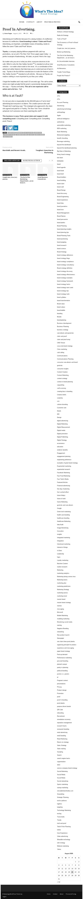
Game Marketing (62, 502)
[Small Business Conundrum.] (45, 170)
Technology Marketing (64, 810)
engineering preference (64, 459)
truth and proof (61, 823)
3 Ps (58, 96)
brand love (60, 209)
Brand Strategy (7, 175)
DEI (58, 414)
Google (59, 508)
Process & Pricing (52, 22)
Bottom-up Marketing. (64, 52)
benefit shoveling (62, 138)
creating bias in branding (64, 391)
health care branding (63, 515)
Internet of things (62, 547)
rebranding (60, 713)
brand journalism (62, 206)
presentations (61, 683)
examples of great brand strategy (67, 463)
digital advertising (62, 420)
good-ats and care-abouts (65, 505)
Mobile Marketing (62, 615)
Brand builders (61, 177)
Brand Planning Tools (63, 235)
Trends (59, 820)
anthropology (61, 112)
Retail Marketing (62, 739)
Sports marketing (62, 784)
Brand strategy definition (64, 268)
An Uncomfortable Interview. (66, 61)
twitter (59, 830)
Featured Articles (62, 482)
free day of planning (63, 489)
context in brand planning (65, 382)
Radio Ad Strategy (62, 35)
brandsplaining (61, 320)
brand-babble (61, 310)
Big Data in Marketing (64, 151)
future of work (61, 498)
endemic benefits (62, 450)
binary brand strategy (63, 154)
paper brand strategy (63, 651)
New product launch (63, 635)
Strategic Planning (63, 797)
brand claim (60, 183)
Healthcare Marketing (63, 521)
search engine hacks (63, 758)
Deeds (59, 411)
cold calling (60, 352)
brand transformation (63, 300)
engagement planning (63, 456)
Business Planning (63, 326)
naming (59, 625)
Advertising (11, 132)
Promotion (60, 693)
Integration (60, 541)
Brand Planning (62, 226)
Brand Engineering (63, 196)
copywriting (60, 385)
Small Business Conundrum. (43, 178)
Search (59, 755)
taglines (59, 804)
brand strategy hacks (63, 284)
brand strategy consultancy (65, 265)
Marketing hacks (62, 580)
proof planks (61, 703)
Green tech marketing (64, 511)
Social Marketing (62, 771)
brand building (61, 180)
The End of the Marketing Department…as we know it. (26, 180)
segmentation (61, 761)
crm (58, 401)
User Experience (62, 833)
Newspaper (60, 638)
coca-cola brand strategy (65, 346)
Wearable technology (63, 839)
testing (59, 813)
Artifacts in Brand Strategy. (65, 32)
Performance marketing (64, 658)
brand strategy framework (65, 281)
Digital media (61, 430)
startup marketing (62, 787)
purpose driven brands (64, 706)
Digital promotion (62, 433)
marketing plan (61, 583)
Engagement (61, 453)
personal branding (62, 661)
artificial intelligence (63, 118)
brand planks (61, 222)
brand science (61, 248)
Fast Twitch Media (63, 479)
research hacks (62, 726)
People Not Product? (63, 75)
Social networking (62, 781)
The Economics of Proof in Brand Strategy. (67, 44)
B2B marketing (61, 128)
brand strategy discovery (65, 271)
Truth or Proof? (61, 39)
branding (19, 132)
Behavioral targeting (63, 135)
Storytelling (60, 794)
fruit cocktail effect (63, 492)
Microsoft (60, 612)
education (60, 446)
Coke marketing (62, 349)
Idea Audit (60, 524)
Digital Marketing (62, 424)
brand (59, 164)
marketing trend (62, 596)
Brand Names (61, 216)
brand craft (60, 187)
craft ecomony (61, 388)
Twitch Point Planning (64, 826)
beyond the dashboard (64, 144)
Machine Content (62, 563)
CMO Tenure (61, 343)
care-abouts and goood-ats (65, 333)
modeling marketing (63, 619)
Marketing (60, 570)
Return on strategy (63, 742)
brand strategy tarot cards (65, 287)
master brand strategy (64, 602)
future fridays (61, 495)
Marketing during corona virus (66, 576)
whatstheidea (8, 136)
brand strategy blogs (63, 258)
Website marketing (63, 846)
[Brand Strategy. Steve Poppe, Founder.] (41, 9)
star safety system (9, 134)
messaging (60, 609)
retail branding (61, 735)
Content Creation (62, 372)
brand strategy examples (65, 278)
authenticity (60, 122)
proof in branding (62, 700)
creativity (60, 398)
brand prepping (61, 242)
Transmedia (60, 817)
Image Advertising (62, 528)
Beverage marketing (63, 141)
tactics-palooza (62, 800)
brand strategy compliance (65, 261)
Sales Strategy (61, 745)
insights (59, 534)
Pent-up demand (62, 654)
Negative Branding (63, 628)
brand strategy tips (63, 291)
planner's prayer (62, 664)
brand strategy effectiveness (66, 274)
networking (60, 632)
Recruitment (61, 716)
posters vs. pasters (63, 674)
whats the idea (39, 134)
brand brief (60, 174)
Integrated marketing (63, 537)
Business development (64, 323)
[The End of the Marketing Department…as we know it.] (28, 170)
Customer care (61, 407)
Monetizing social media (64, 622)
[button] (79, 22)
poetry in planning (62, 667)
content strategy (62, 378)
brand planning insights (64, 229)
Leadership (60, 554)
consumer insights (63, 369)
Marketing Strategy (63, 589)
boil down (60, 157)
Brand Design (61, 190)
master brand (61, 599)
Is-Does (59, 550)
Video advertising (62, 836)
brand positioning (62, 239)
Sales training (61, 748)
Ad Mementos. (61, 68)
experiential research (63, 469)
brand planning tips (63, 232)
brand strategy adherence (65, 255)
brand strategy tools (63, 294)
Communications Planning (65, 359)
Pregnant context (62, 680)
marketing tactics (62, 593)
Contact (30, 22)
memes (59, 606)
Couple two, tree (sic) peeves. (10, 178)
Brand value (61, 304)
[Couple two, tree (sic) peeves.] (10, 170)
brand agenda (61, 167)
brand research (61, 245)
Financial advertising (63, 485)
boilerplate (60, 161)
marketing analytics (63, 573)
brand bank (60, 170)
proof (58, 696)
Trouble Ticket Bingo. (63, 72)
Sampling (60, 752)
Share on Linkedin (15, 127)
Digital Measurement (63, 427)
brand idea (60, 203)
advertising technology (64, 109)
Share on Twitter (10, 127)
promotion (37, 132)
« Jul (58, 882)
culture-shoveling (62, 404)
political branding (62, 670)
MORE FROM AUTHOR (31, 161)
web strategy (61, 843)
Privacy (59, 687)
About (39, 22)
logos (58, 557)
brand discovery (62, 193)
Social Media (61, 774)
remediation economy (63, 719)
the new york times (21, 134)
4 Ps (58, 99)
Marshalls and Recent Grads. (14, 150)
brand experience (62, 200)
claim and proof (62, 336)
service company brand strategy (67, 768)
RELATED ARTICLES (12, 161)
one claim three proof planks (66, 641)
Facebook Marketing (63, 472)
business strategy (62, 330)
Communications (62, 356)
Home (21, 22)
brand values (61, 307)
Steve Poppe (8, 33)
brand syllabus (61, 297)
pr (57, 677)
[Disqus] (28, 213)
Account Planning (62, 102)
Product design (61, 690)
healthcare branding (63, 518)
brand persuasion (62, 219)
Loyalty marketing (62, 560)
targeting (59, 807)
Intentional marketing (63, 544)
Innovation (60, 531)
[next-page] (52, 160)
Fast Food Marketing (63, 476)
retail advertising (62, 732)
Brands (59, 317)
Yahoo (59, 849)
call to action (28, 132)
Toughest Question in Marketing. (44, 151)
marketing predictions (63, 586)
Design (59, 417)
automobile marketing (63, 125)
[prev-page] (50, 160)
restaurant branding (63, 729)
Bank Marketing (62, 131)
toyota (31, 134)
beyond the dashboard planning (67, 148)
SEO (58, 765)
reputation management (64, 722)
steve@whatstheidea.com (65, 791)
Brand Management (63, 213)
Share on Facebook (5, 127)
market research (62, 567)
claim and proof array (63, 339)
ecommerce (60, 443)
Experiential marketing (64, 466)
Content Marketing (63, 375)
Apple (59, 115)
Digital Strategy (62, 440)
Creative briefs (61, 394)
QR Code (60, 709)
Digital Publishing (62, 437)
